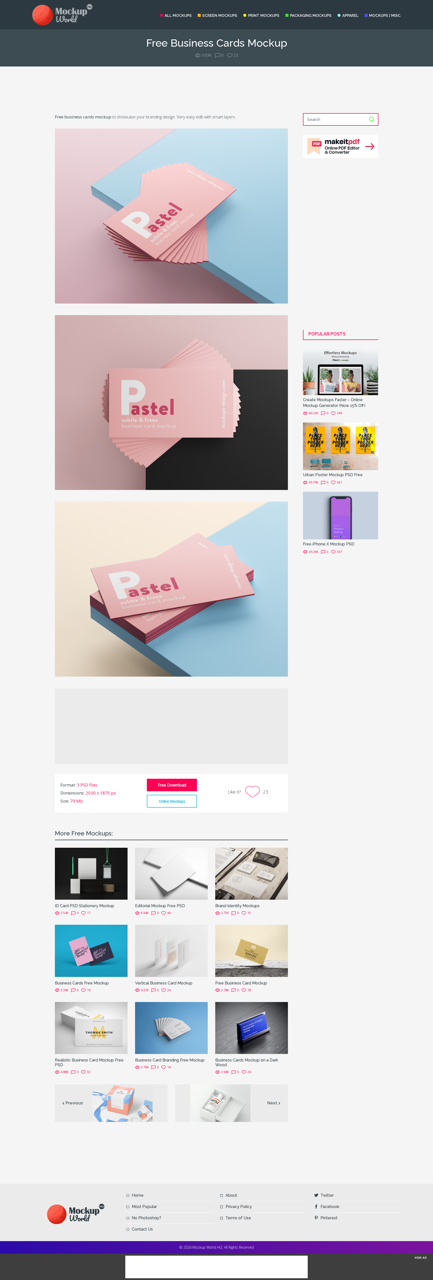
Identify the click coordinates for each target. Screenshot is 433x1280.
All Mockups (178, 15)
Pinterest (329, 1218)
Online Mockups (172, 801)
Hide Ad (421, 1257)
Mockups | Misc (385, 15)
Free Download (172, 785)
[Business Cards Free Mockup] (91, 950)
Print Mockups (263, 15)
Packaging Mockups (311, 15)
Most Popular (144, 1206)
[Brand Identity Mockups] (251, 873)
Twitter (327, 1195)
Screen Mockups (219, 15)
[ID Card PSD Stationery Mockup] (91, 873)
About (231, 1195)
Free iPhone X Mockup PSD (328, 544)
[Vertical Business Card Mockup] (171, 950)
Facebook (329, 1206)
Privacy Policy (239, 1206)
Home (138, 1195)
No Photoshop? (146, 1218)
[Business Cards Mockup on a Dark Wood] (251, 1027)
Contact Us (142, 1229)
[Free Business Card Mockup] (251, 950)
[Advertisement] (216, 90)
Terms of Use (238, 1218)
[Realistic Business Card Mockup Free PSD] (91, 1027)
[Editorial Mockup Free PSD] (171, 873)
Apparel (350, 15)
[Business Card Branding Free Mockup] (171, 1027)
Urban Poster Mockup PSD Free (333, 474)
